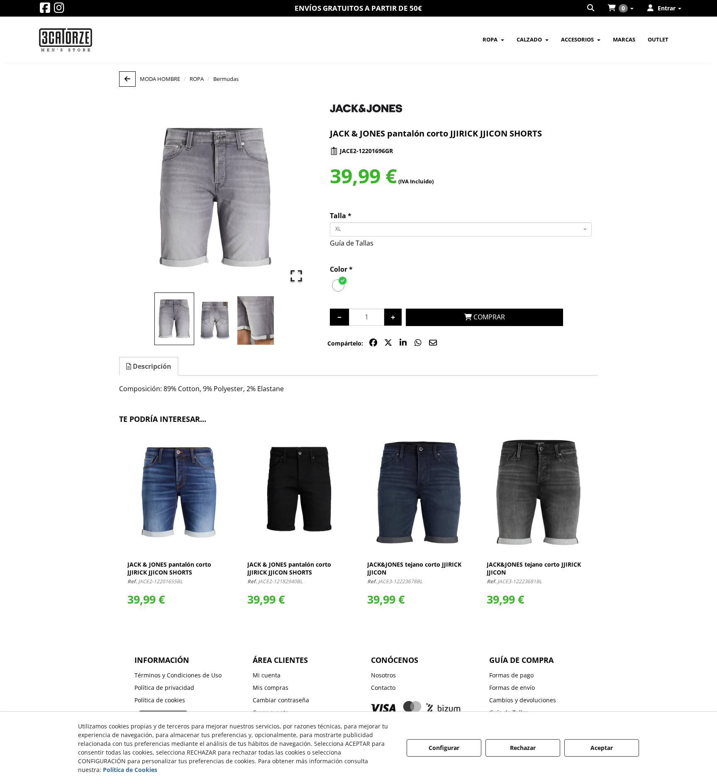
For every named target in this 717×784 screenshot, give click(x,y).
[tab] (149, 366)
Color (341, 269)
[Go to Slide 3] (256, 320)
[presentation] (111, 527)
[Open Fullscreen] (296, 276)
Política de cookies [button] (159, 700)
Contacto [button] (383, 687)
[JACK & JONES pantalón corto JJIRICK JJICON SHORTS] (179, 492)
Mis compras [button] (270, 687)
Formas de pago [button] (511, 675)
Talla (340, 215)
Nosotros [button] (383, 675)
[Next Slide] (293, 197)
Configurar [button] (444, 748)
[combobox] (461, 229)
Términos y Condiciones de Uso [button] (178, 675)
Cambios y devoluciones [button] (522, 700)
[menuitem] (591, 8)
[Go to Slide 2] (215, 320)
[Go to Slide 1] (174, 318)
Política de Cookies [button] (130, 770)
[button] (45, 10)
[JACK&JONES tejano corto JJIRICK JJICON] (419, 492)
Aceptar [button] (601, 748)
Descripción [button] (151, 366)
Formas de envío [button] (512, 687)
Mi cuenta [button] (266, 675)
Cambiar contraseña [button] (281, 700)
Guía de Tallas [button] (351, 243)
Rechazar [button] (523, 748)
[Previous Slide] (137, 197)
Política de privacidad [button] (164, 687)
